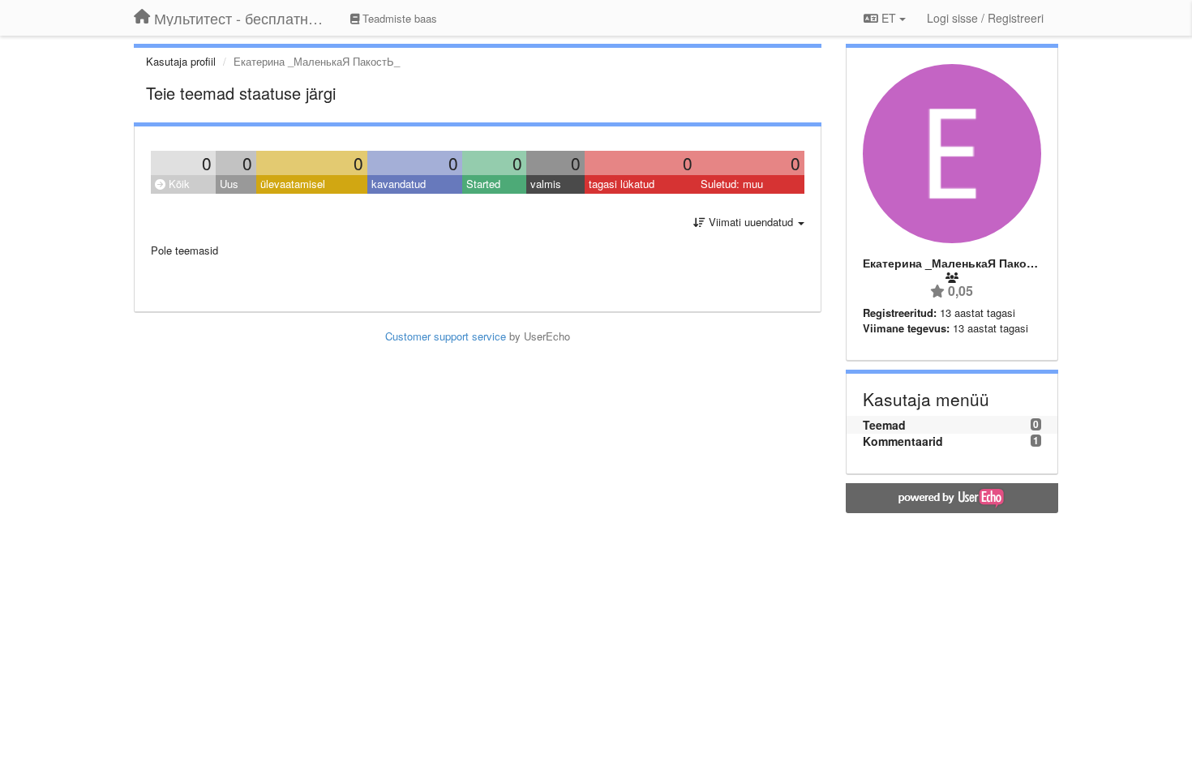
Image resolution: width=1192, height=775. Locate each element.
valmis (545, 183)
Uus (229, 183)
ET (888, 18)
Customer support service (445, 336)
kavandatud (398, 183)
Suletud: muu (732, 183)
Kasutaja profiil (181, 61)
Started (483, 183)
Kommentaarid (903, 441)
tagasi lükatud (621, 183)
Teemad (884, 425)
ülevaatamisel (292, 183)
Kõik (177, 183)
